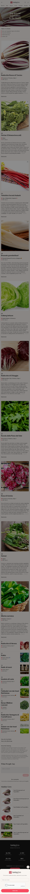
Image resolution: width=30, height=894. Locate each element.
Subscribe (15, 890)
